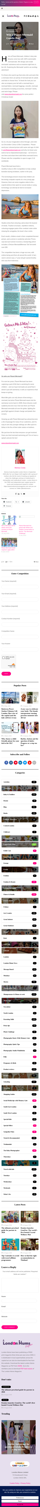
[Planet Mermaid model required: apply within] (9, 542)
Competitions (12, 27)
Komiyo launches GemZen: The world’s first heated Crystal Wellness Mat (29, 1231)
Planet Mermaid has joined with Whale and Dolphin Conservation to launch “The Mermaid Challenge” (26, 529)
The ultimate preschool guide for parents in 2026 (10, 1230)
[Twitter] (21, 494)
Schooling (6, 1386)
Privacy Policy (25, 1483)
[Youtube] (24, 494)
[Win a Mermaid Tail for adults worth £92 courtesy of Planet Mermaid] (9, 520)
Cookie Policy (14, 1483)
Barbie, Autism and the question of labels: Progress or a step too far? (29, 742)
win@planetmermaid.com (12, 150)
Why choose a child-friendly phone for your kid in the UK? (10, 741)
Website (4, 1316)
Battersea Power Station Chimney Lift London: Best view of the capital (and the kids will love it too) (9, 713)
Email (3, 1306)
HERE (20, 1366)
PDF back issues (27, 1368)
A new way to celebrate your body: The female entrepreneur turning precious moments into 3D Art (29, 713)
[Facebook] (16, 494)
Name (3, 1296)
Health (5, 1399)
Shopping (18, 1424)
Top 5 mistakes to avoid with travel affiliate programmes (10, 1258)
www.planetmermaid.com (13, 94)
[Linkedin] (19, 494)
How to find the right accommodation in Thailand (29, 1258)
